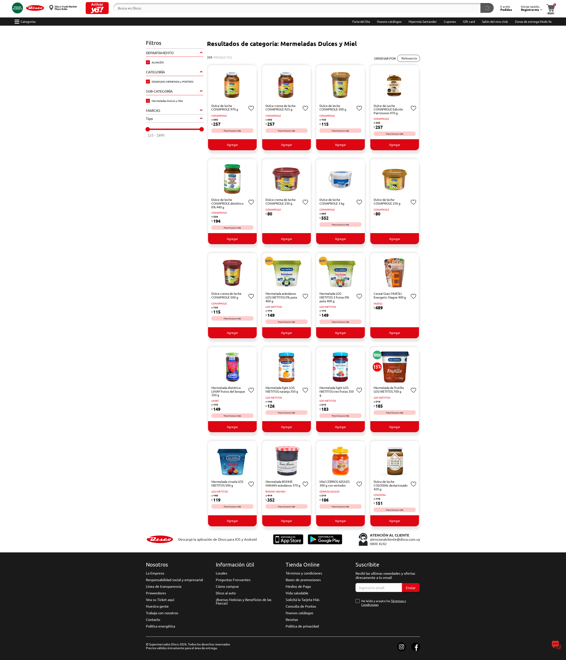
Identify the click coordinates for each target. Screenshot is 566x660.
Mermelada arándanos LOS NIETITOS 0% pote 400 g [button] (281, 297)
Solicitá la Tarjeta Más (302, 599)
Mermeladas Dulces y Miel (167, 101)
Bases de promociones (303, 579)
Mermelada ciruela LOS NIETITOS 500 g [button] (227, 483)
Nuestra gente (157, 606)
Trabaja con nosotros (162, 612)
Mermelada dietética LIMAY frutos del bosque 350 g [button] (228, 391)
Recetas (292, 619)
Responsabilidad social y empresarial (174, 579)
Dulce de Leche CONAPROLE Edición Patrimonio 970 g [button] (388, 109)
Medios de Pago (298, 586)
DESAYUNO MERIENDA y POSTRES (172, 81)
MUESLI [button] (378, 303)
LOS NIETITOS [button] (274, 306)
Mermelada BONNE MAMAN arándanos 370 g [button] (283, 483)
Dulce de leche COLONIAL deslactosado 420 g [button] (390, 485)
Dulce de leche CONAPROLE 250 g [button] (387, 201)
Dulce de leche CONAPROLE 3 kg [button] (331, 201)
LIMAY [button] (215, 400)
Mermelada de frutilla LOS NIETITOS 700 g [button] (389, 389)
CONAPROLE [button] (219, 115)
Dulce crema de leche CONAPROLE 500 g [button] (226, 295)
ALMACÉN (158, 62)
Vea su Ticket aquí (160, 599)
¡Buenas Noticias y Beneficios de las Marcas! (244, 601)
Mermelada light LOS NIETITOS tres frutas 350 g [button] (336, 391)
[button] (97, 8)
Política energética (160, 626)
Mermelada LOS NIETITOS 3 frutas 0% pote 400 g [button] (334, 297)
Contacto (153, 619)
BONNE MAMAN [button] (275, 491)
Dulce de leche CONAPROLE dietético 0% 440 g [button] (227, 203)
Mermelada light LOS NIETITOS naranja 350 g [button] (282, 389)
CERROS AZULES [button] (329, 491)
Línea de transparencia (163, 586)
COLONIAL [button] (380, 494)
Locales (221, 573)
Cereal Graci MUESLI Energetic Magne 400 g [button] (390, 295)
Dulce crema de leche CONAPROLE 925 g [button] (281, 107)
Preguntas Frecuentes (233, 579)
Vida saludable (297, 593)
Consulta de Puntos (301, 606)
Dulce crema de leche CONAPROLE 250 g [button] (281, 201)
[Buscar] (487, 8)
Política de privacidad (302, 626)
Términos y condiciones (304, 573)
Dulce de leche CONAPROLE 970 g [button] (224, 107)
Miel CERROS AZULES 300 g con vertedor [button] (334, 483)
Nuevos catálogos (299, 612)
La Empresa (155, 573)
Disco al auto (226, 593)
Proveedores (156, 593)
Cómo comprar (227, 586)
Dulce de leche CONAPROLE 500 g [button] (332, 107)
